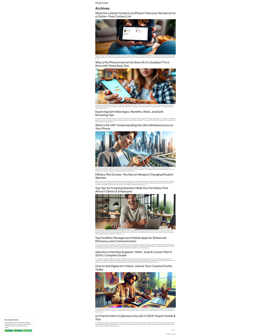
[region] (18, 325)
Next (174, 330)
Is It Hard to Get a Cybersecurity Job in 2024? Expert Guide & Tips (135, 317)
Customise (9, 330)
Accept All (27, 330)
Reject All (18, 330)
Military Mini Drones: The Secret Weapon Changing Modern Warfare (134, 176)
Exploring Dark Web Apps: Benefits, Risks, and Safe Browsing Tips (129, 113)
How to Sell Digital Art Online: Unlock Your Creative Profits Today (133, 267)
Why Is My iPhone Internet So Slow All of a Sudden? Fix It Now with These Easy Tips (132, 64)
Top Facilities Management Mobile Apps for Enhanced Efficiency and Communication (130, 239)
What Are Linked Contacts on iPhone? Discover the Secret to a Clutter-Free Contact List (135, 14)
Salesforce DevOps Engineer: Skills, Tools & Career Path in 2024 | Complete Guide (133, 253)
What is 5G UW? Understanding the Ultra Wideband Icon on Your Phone (134, 126)
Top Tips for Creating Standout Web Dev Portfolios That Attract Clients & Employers (131, 189)
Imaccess (101, 3)
